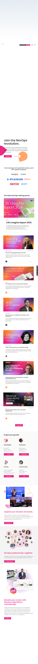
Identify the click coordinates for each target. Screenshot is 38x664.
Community (8, 156)
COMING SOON (24, 454)
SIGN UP (8, 454)
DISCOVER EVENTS (9, 523)
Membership (16, 156)
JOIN (24, 476)
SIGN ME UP (8, 618)
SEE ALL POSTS (19, 425)
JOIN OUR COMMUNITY (9, 561)
